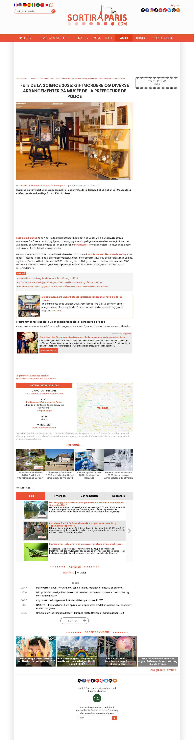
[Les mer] (57, 310)
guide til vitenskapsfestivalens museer (101, 436)
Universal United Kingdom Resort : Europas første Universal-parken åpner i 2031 (80, 613)
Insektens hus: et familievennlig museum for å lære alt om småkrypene (86, 544)
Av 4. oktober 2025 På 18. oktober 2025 (44, 393)
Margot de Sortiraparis (54, 185)
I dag (31, 496)
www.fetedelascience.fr (44, 427)
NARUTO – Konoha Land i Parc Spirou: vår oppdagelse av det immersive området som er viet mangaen (83, 606)
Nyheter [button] (25, 38)
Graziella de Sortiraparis (30, 185)
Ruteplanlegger (44, 410)
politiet (30, 433)
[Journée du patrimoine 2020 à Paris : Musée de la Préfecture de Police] (74, 140)
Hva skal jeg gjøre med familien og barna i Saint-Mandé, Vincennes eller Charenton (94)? (86, 504)
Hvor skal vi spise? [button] (54, 38)
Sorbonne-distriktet (110, 433)
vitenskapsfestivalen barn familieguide (56, 436)
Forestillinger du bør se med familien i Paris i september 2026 (36, 660)
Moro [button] (97, 38)
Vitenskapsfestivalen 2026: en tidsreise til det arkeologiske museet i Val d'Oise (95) (60, 475)
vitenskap (39, 433)
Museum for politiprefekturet (59, 433)
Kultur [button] (83, 38)
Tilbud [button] (140, 38)
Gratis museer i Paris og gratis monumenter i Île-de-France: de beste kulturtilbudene (63, 286)
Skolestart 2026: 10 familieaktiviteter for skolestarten (117, 661)
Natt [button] (108, 38)
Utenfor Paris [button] (163, 38)
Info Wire (68, 572)
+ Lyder (81, 572)
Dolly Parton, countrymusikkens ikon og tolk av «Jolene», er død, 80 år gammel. (80, 587)
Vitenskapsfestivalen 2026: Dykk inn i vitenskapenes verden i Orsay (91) (30, 475)
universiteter (80, 244)
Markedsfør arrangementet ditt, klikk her (36, 378)
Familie (124, 38)
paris (79, 436)
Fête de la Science (26, 238)
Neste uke (118, 496)
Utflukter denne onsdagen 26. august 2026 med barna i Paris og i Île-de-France (60, 282)
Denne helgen (89, 496)
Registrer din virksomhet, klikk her (32, 375)
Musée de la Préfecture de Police (107, 254)
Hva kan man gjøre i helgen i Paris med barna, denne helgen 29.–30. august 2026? (76, 661)
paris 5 (97, 433)
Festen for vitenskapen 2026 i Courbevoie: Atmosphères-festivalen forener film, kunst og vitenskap (118, 475)
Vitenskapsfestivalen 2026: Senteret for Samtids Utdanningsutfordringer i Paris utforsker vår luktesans (89, 475)
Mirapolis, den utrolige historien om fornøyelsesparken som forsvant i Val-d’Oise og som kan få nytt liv (82, 594)
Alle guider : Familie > (163, 670)
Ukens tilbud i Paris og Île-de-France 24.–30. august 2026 (48, 278)
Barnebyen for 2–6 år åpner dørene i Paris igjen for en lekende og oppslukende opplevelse (82, 524)
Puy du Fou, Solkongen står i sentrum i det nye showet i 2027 (69, 600)
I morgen (60, 496)
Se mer (72, 620)
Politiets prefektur (84, 433)
